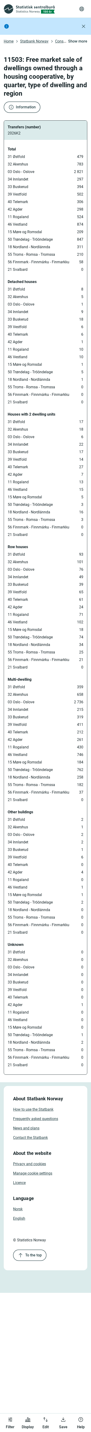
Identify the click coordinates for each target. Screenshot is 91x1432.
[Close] (83, 26)
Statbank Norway (34, 41)
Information (26, 107)
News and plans (26, 1128)
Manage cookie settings (32, 1173)
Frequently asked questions (35, 1119)
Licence (19, 1182)
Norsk (18, 1209)
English (19, 1218)
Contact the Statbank (30, 1137)
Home (9, 41)
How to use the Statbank (33, 1109)
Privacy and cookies (29, 1164)
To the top (33, 1255)
